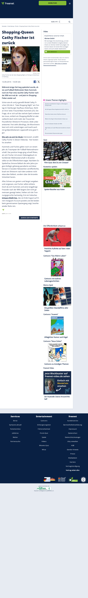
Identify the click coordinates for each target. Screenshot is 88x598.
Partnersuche (15, 441)
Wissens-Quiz (44, 445)
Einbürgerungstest (44, 425)
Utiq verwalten (72, 441)
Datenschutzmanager (72, 437)
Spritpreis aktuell (15, 425)
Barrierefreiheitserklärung (72, 425)
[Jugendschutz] (44, 488)
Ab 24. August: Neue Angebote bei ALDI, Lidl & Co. (57, 109)
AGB (72, 445)
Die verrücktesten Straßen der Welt (53, 123)
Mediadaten (72, 458)
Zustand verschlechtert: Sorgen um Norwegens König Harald (56, 104)
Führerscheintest (44, 429)
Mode (20, 137)
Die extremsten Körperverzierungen (54, 133)
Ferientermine (15, 429)
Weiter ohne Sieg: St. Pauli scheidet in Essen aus (56, 119)
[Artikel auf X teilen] (39, 81)
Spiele (44, 437)
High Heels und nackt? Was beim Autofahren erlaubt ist (57, 128)
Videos (44, 441)
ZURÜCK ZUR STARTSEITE (29, 218)
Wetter (15, 437)
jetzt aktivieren (52, 51)
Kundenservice (72, 421)
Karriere (73, 462)
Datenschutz (72, 433)
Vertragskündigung (73, 466)
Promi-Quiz (44, 433)
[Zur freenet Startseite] (7, 2)
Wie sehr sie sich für (10, 137)
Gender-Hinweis (72, 450)
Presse (72, 454)
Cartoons (44, 421)
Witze (44, 450)
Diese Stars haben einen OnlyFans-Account (55, 114)
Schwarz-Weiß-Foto (9, 198)
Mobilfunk (52, 3)
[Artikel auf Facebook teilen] (35, 81)
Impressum (73, 429)
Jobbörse (15, 433)
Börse (15, 421)
